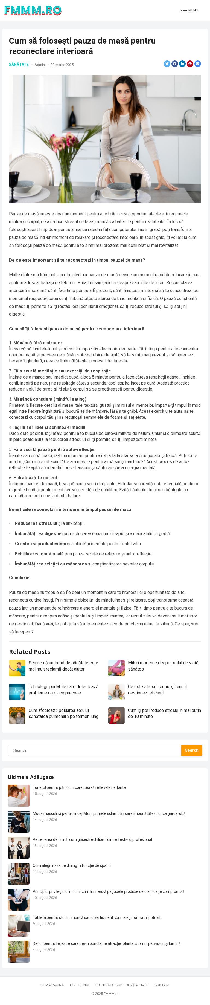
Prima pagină (52, 985)
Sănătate (19, 64)
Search (192, 750)
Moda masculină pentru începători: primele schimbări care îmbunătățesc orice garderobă (109, 813)
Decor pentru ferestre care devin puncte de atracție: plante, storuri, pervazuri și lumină (107, 943)
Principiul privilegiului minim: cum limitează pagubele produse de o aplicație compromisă (109, 891)
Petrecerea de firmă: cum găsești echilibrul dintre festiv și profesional (92, 839)
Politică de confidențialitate (121, 985)
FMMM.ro (111, 994)
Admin (39, 65)
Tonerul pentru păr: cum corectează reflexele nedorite (79, 787)
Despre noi (79, 985)
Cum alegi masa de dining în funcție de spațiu (72, 865)
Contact (162, 985)
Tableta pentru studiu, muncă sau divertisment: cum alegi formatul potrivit (97, 917)
